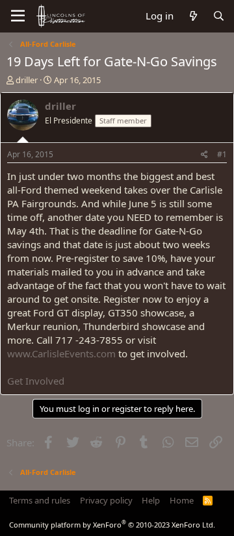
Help (151, 500)
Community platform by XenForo (112, 525)
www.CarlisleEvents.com (61, 353)
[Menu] (18, 16)
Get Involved (35, 380)
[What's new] (192, 16)
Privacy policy (106, 500)
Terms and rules (39, 500)
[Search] (218, 16)
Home (182, 500)
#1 (222, 154)
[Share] (204, 154)
